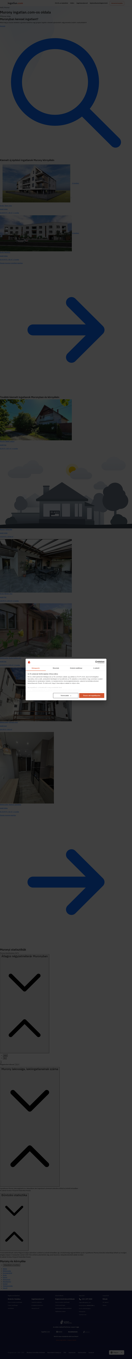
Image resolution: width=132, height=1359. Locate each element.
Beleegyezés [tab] (36, 668)
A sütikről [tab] (96, 668)
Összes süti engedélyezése (91, 695)
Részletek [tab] (56, 668)
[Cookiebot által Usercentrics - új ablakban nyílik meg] (96, 662)
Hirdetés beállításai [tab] (76, 668)
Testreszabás (65, 695)
